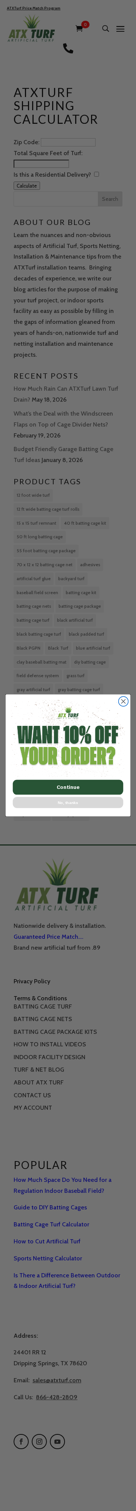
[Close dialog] (123, 702)
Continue (68, 787)
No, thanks (68, 803)
